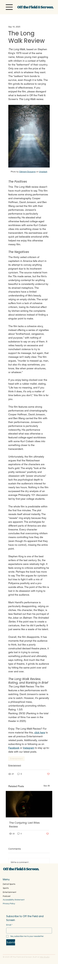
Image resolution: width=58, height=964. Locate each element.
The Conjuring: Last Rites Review (24, 824)
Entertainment (16, 758)
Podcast (6, 896)
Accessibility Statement (13, 900)
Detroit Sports (9, 884)
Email (9, 925)
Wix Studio (44, 957)
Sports (6, 888)
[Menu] (9, 7)
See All (47, 786)
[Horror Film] (29, 804)
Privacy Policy (9, 904)
